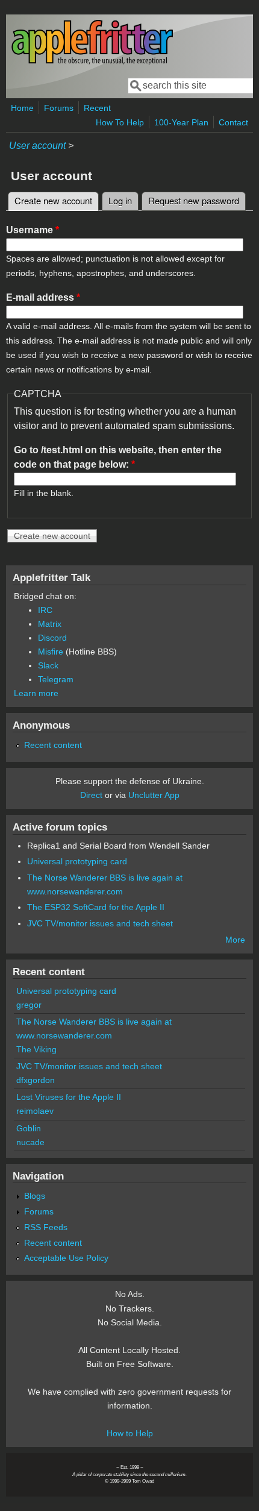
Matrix (49, 624)
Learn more (36, 693)
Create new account (56, 200)
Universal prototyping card (77, 861)
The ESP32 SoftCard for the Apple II (95, 907)
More (235, 939)
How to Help (130, 1433)
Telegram (55, 679)
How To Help (120, 122)
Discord (52, 637)
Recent (97, 108)
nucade (30, 1142)
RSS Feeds (45, 1227)
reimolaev (35, 1111)
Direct (91, 795)
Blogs (34, 1196)
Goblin (28, 1128)
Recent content (53, 745)
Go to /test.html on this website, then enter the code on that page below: (118, 457)
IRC (45, 610)
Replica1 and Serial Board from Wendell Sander (118, 845)
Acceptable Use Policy (66, 1258)
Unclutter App (153, 795)
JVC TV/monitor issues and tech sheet (100, 923)
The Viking (36, 1049)
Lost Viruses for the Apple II (68, 1097)
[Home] (92, 62)
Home (22, 108)
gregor (29, 1005)
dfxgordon (35, 1080)
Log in (120, 200)
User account (37, 145)
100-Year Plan (181, 122)
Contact (233, 122)
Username (32, 230)
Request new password (193, 200)
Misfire (50, 651)
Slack (48, 665)
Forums (58, 108)
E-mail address (43, 297)
